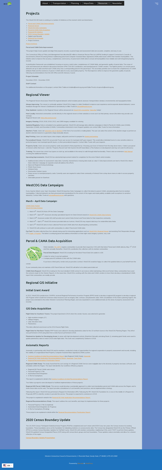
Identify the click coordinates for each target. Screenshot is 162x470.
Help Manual (128, 151)
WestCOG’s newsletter (81, 110)
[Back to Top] (154, 462)
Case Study (78, 358)
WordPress (89, 463)
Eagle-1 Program (35, 233)
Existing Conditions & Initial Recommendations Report (46, 356)
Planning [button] (75, 3)
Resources (102, 3)
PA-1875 (57, 247)
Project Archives (31, 44)
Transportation (59, 3)
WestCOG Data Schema (34, 208)
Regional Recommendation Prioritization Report (44, 360)
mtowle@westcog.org (84, 106)
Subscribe (93, 110)
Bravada (80, 463)
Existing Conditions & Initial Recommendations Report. (70, 379)
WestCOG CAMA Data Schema (100, 215)
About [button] (45, 3)
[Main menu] (156, 4)
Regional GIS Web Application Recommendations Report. (71, 397)
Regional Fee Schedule (35, 38)
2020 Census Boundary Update (38, 34)
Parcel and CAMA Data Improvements (41, 23)
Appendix (87, 356)
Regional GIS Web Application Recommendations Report (47, 358)
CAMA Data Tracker (33, 206)
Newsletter (117, 3)
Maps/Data (88, 3)
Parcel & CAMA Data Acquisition (39, 30)
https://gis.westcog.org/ (48, 118)
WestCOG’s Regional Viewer (99, 231)
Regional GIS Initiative (35, 32)
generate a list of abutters (53, 131)
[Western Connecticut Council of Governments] (7, 4)
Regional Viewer (33, 26)
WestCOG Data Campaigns (37, 28)
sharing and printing (91, 136)
